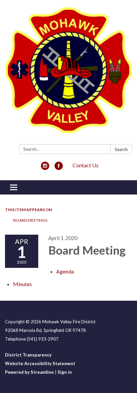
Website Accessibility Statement (40, 363)
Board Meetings (30, 220)
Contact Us (85, 165)
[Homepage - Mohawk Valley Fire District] (68, 73)
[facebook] (59, 168)
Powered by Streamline (29, 372)
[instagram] (45, 168)
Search (121, 149)
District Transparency (28, 354)
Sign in (65, 372)
